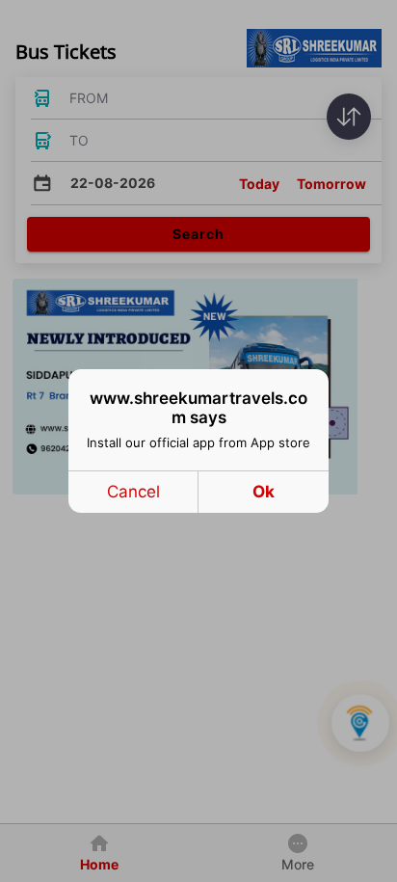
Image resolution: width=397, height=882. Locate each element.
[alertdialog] (198, 441)
